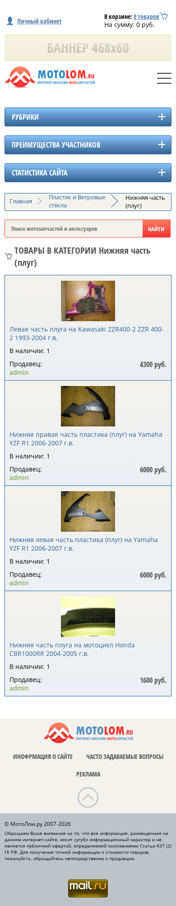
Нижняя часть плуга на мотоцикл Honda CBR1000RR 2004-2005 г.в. (72, 649)
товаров (146, 16)
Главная (20, 201)
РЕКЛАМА (88, 774)
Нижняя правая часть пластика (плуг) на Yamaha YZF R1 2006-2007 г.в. (85, 438)
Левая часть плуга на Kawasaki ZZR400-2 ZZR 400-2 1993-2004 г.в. (86, 333)
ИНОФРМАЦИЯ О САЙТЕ (43, 756)
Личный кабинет (39, 21)
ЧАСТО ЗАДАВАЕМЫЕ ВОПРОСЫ (124, 756)
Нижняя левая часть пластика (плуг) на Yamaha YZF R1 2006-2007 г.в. (83, 543)
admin (19, 372)
